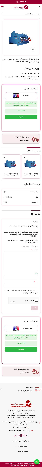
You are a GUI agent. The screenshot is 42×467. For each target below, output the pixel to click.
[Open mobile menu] (39, 7)
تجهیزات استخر (23, 451)
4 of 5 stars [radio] (24, 246)
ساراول (6, 192)
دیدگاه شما (34, 250)
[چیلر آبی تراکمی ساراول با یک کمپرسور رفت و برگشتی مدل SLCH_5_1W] (31, 164)
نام (36, 273)
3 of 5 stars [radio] (25, 246)
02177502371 (22, 2)
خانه (38, 14)
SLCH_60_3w (8, 197)
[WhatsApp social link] (15, 435)
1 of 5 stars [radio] (28, 246)
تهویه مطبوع (23, 446)
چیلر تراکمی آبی (30, 14)
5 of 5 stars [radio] (22, 246)
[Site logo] (21, 7)
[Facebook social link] (26, 435)
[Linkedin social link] (19, 435)
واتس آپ (21, 117)
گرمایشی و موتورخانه (22, 441)
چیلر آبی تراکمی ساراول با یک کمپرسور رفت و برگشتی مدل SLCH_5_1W (31, 174)
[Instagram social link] (22, 435)
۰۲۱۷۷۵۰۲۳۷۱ (21, 111)
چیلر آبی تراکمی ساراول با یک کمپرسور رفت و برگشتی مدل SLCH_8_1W (11, 174)
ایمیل (36, 282)
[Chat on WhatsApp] (36, 461)
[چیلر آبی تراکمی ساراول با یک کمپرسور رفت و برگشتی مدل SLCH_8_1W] (11, 164)
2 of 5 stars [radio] (27, 246)
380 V (5, 202)
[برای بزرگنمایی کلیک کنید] (33, 49)
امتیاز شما (35, 246)
